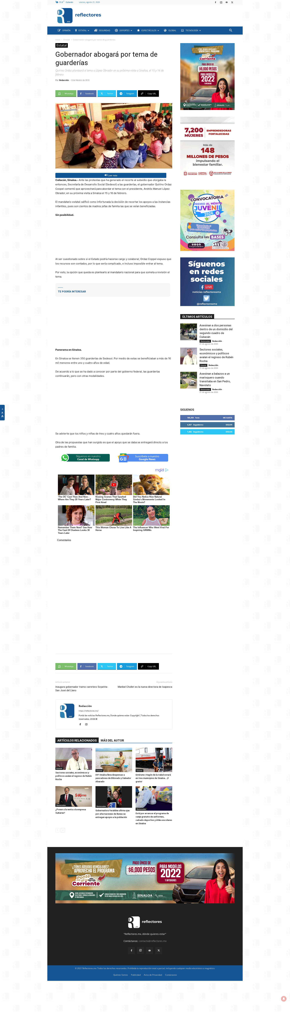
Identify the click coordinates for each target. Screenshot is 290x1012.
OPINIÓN (66, 30)
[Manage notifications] (283, 998)
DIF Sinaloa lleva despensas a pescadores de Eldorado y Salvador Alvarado (113, 778)
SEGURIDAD (104, 30)
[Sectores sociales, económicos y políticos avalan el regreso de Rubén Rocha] (73, 759)
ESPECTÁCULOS (148, 30)
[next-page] (63, 830)
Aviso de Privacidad (153, 974)
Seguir (229, 424)
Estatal (66, 39)
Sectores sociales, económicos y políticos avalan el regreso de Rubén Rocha (73, 776)
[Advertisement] (169, 14)
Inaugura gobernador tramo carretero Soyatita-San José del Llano (81, 688)
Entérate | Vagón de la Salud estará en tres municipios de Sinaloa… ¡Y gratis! (153, 778)
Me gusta (227, 417)
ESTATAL (83, 30)
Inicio (57, 39)
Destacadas (61, 805)
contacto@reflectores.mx (152, 941)
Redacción (64, 80)
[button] (231, 30)
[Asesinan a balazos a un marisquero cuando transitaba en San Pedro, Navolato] (188, 380)
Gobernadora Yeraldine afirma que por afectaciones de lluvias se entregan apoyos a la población (112, 813)
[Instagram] (221, 2)
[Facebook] (215, 2)
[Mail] (226, 2)
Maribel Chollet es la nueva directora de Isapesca (145, 686)
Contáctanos (171, 974)
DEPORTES (124, 30)
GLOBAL (172, 30)
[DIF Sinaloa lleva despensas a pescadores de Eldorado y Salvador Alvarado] (113, 760)
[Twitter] (232, 2)
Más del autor (112, 740)
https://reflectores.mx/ (89, 711)
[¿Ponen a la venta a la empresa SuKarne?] (73, 796)
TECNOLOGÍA (192, 30)
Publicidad (136, 974)
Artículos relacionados (77, 740)
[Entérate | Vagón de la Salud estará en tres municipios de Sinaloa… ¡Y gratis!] (154, 760)
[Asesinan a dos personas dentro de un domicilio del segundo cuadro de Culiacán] (188, 331)
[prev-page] (57, 830)
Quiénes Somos (120, 974)
